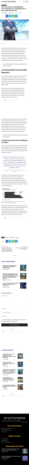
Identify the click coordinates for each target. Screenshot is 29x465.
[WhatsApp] (13, 16)
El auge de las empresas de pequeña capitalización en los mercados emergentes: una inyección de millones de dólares (10, 276)
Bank (8, 136)
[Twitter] (10, 16)
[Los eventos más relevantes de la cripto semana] (20, 364)
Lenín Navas (5, 12)
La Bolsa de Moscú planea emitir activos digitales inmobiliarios (9, 266)
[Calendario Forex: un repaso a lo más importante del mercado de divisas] (20, 356)
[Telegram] (16, 16)
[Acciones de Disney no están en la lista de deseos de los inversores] (23, 285)
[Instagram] (23, 422)
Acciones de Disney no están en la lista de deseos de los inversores (11, 284)
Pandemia (17, 237)
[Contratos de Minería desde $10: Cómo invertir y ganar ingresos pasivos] (25, 451)
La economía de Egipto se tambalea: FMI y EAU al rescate (9, 386)
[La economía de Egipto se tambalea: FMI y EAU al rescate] (20, 387)
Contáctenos (4, 431)
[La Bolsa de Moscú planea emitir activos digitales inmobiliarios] (23, 268)
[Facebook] (7, 16)
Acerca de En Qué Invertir (6, 428)
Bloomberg (5, 147)
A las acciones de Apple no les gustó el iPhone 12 (21, 248)
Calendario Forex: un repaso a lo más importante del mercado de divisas (9, 356)
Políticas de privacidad (6, 430)
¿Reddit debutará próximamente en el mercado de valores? (8, 379)
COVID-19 (6, 237)
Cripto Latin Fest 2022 (5, 442)
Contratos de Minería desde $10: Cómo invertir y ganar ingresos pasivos (10, 449)
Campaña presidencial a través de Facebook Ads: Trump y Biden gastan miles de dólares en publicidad (7, 249)
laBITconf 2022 (4, 440)
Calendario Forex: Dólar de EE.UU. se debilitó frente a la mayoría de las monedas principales (9, 371)
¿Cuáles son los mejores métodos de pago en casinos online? (11, 457)
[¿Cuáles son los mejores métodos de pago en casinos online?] (25, 458)
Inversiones (4, 5)
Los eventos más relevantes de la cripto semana (9, 363)
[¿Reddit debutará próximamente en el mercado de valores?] (20, 379)
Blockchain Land (4, 438)
